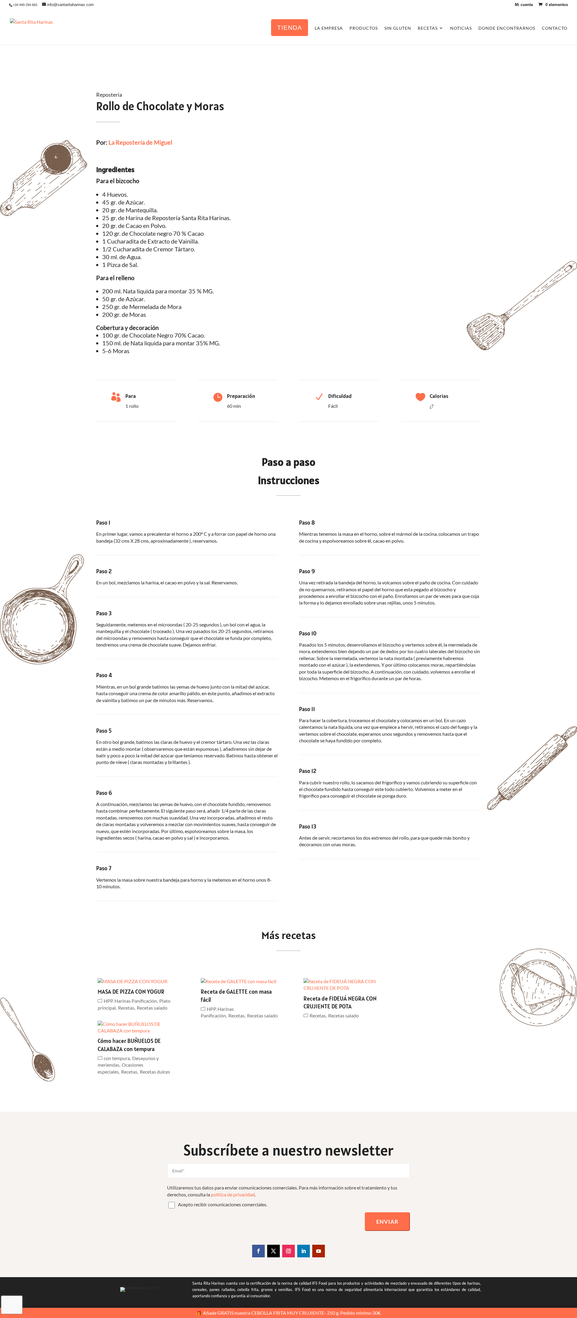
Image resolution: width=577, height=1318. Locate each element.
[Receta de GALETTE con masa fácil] (241, 981)
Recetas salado (152, 1007)
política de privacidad (233, 1194)
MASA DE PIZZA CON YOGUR (131, 991)
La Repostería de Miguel (140, 142)
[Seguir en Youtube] (318, 1251)
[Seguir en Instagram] (288, 1251)
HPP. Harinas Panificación (130, 1001)
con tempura (117, 1058)
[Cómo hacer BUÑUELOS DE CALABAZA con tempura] (138, 1027)
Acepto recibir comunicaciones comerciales (222, 1204)
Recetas (126, 1007)
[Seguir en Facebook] (258, 1251)
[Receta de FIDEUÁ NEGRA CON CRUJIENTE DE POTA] (344, 985)
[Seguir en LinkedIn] (303, 1251)
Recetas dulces (155, 1071)
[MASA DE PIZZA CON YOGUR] (138, 981)
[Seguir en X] (273, 1251)
